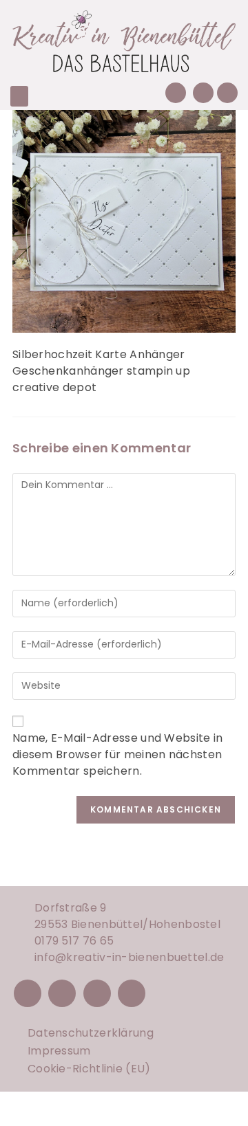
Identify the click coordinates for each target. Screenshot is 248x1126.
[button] (19, 96)
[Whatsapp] (227, 92)
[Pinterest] (97, 993)
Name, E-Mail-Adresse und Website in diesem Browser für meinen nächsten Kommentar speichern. (117, 754)
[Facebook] (27, 993)
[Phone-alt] (175, 92)
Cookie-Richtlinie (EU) (89, 1069)
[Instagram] (62, 993)
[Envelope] (203, 92)
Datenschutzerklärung (91, 1033)
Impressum (59, 1051)
